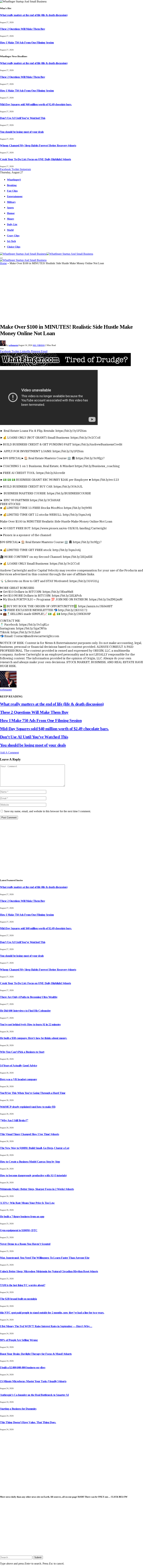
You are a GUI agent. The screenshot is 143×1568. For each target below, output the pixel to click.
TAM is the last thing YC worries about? (22, 1285)
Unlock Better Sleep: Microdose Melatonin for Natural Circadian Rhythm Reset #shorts (49, 1271)
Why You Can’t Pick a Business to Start (22, 1051)
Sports (10, 207)
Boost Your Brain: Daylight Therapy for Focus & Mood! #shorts (36, 1353)
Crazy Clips (13, 235)
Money (10, 218)
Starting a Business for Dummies (18, 1408)
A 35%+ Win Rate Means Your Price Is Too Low (27, 1202)
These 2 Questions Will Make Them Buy (22, 28)
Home (3, 263)
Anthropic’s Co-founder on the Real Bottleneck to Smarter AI (34, 1394)
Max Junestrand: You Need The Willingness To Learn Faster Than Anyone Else (44, 1257)
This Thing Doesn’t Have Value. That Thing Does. (28, 1422)
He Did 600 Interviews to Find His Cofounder (25, 1010)
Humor (11, 213)
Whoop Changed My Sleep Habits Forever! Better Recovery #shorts (38, 145)
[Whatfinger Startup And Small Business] (46, 253)
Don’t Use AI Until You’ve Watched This (22, 118)
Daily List (12, 224)
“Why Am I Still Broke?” (14, 1120)
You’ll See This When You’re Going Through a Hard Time (32, 1092)
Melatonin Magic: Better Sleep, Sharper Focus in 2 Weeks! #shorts (37, 1189)
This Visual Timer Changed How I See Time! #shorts (29, 1134)
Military (11, 202)
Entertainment (14, 196)
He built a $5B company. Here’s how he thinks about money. (33, 1038)
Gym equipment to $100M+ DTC (18, 1230)
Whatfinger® (14, 179)
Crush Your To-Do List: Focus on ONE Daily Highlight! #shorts (35, 159)
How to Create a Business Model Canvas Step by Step (30, 1161)
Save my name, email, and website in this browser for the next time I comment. (47, 811)
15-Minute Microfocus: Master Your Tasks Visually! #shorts (33, 1381)
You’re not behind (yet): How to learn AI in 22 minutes (30, 1024)
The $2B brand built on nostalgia (18, 1298)
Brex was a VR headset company (18, 1079)
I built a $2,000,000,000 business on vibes (22, 1367)
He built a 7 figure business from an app (22, 1216)
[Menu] (1, 257)
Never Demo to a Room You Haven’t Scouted (25, 1243)
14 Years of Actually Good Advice (18, 1065)
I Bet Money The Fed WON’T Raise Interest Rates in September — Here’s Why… (46, 1326)
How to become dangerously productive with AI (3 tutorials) (33, 1175)
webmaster (13, 345)
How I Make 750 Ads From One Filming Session (27, 42)
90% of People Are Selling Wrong (19, 1340)
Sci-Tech (11, 241)
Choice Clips (13, 246)
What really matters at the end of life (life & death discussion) (33, 15)
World (10, 230)
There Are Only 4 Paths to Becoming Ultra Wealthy (29, 997)
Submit (38, 1557)
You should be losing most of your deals (22, 131)
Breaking (12, 185)
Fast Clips (12, 190)
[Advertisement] (71, 295)
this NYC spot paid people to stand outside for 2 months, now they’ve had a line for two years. (52, 1312)
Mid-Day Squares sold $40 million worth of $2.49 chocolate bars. (36, 104)
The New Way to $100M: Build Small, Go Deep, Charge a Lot (34, 1148)
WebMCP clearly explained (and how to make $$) (27, 1106)
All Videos (39, 345)
